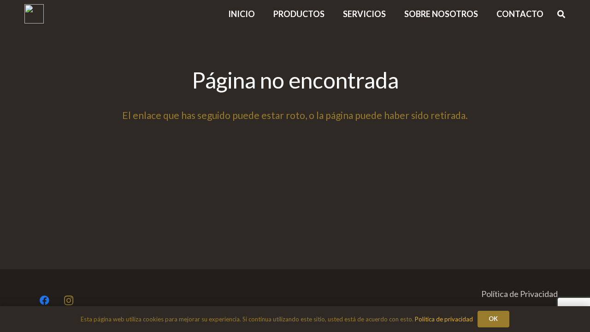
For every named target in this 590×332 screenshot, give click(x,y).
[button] (485, 14)
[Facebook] (44, 301)
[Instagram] (69, 301)
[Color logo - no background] (34, 14)
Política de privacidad (444, 319)
